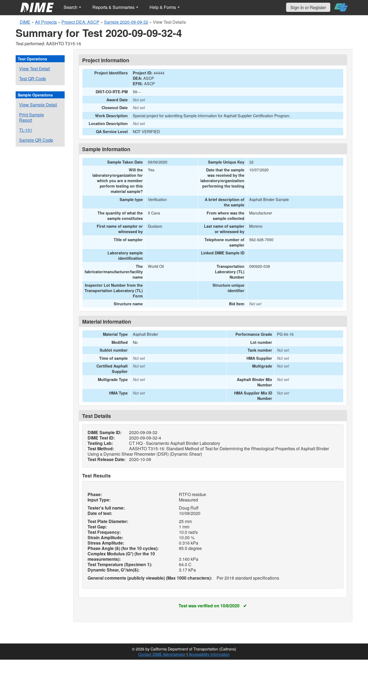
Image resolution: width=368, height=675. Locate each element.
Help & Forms (163, 7)
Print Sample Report (31, 117)
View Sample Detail (38, 105)
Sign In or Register (308, 7)
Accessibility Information (209, 654)
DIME (25, 22)
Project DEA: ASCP (80, 22)
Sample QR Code (36, 140)
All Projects (46, 22)
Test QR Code (32, 78)
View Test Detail (34, 68)
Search (71, 7)
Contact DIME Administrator (162, 654)
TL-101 (25, 130)
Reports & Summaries (114, 7)
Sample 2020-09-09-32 (126, 22)
